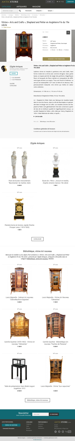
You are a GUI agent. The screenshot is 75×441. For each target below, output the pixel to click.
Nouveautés (28, 11)
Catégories (28, 424)
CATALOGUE (6, 6)
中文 (62, 1)
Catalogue (10, 15)
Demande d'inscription (8, 428)
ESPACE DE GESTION (11, 425)
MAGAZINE (36, 6)
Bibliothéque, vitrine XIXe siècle (47, 121)
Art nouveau (35, 15)
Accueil (56, 425)
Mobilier (17, 15)
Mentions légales (21, 438)
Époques (28, 428)
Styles (27, 426)
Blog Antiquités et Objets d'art (61, 428)
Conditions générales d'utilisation (34, 438)
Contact (56, 426)
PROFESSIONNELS (42, 422)
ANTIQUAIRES (22, 6)
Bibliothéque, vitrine (25, 15)
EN (59, 1)
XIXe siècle (42, 15)
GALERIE (12, 83)
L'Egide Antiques (16, 66)
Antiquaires (40, 424)
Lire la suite (38, 116)
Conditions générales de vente (50, 438)
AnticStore (3, 15)
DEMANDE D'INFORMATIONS (56, 59)
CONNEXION (70, 1)
